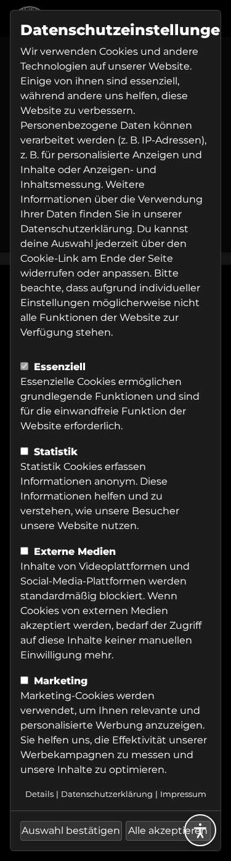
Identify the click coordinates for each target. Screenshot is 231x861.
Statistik (54, 452)
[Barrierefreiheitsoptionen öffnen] (200, 830)
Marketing (59, 681)
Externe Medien (73, 551)
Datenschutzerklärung (76, 229)
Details (39, 794)
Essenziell (58, 367)
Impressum (183, 794)
